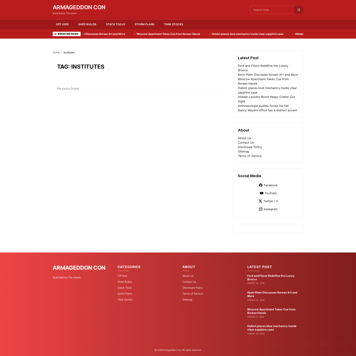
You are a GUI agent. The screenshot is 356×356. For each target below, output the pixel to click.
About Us (244, 138)
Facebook (271, 185)
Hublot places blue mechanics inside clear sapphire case (233, 33)
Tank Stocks (173, 24)
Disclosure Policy (250, 147)
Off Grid (62, 24)
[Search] (298, 10)
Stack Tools (115, 24)
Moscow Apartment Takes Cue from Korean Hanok (154, 33)
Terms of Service (250, 156)
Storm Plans (144, 24)
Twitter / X (270, 201)
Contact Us (246, 142)
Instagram (271, 209)
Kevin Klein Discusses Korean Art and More (83, 33)
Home (56, 52)
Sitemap (243, 151)
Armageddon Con (79, 7)
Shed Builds (87, 24)
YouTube (271, 193)
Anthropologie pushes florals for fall (263, 106)
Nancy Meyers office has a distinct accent (267, 110)
